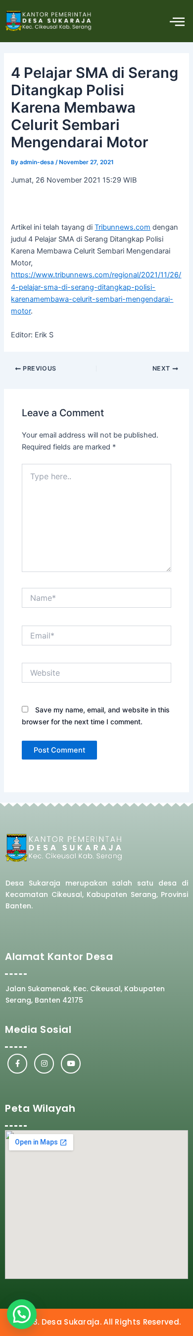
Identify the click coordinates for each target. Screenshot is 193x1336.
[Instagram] (44, 1064)
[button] (177, 21)
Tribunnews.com (122, 227)
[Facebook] (17, 1064)
